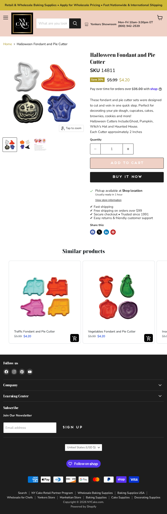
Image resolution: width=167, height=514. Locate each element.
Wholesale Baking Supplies (95, 493)
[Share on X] (99, 232)
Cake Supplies (120, 497)
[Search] (75, 23)
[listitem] (45, 302)
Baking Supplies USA (130, 493)
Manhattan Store (70, 497)
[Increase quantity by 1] (128, 149)
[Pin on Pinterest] (113, 232)
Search (22, 493)
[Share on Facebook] (92, 232)
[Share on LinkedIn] (106, 232)
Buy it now (127, 177)
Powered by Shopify (83, 507)
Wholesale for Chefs (20, 497)
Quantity (96, 139)
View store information (108, 200)
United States (81, 447)
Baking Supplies (96, 497)
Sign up (72, 427)
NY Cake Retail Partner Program (52, 493)
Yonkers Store (46, 497)
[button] (4, 302)
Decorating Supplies (147, 497)
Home (7, 44)
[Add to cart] (74, 338)
